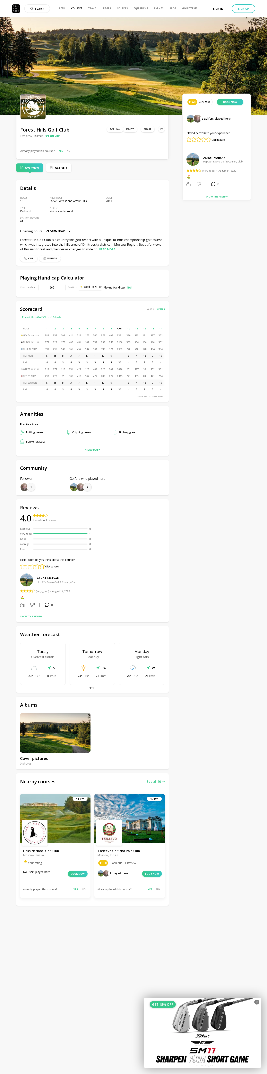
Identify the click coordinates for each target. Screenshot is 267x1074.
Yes (60, 150)
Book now (78, 874)
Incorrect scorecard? (150, 396)
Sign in (218, 9)
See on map (52, 136)
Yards (150, 309)
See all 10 (154, 781)
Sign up (243, 9)
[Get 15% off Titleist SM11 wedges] (202, 1033)
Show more (92, 450)
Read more (107, 249)
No (69, 150)
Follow (115, 129)
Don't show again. (203, 1065)
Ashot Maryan (48, 578)
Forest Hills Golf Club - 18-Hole (41, 317)
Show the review (31, 616)
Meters (161, 309)
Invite (130, 129)
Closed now (55, 231)
